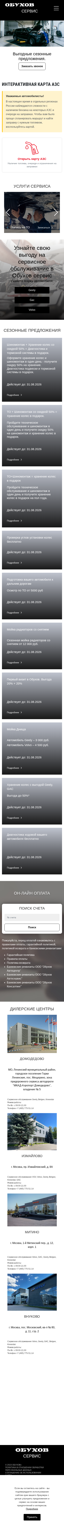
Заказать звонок (32, 66)
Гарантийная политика (20, 955)
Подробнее (13, 395)
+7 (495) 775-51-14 (25, 1108)
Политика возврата (18, 962)
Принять (32, 1517)
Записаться (44, 227)
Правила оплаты (17, 958)
